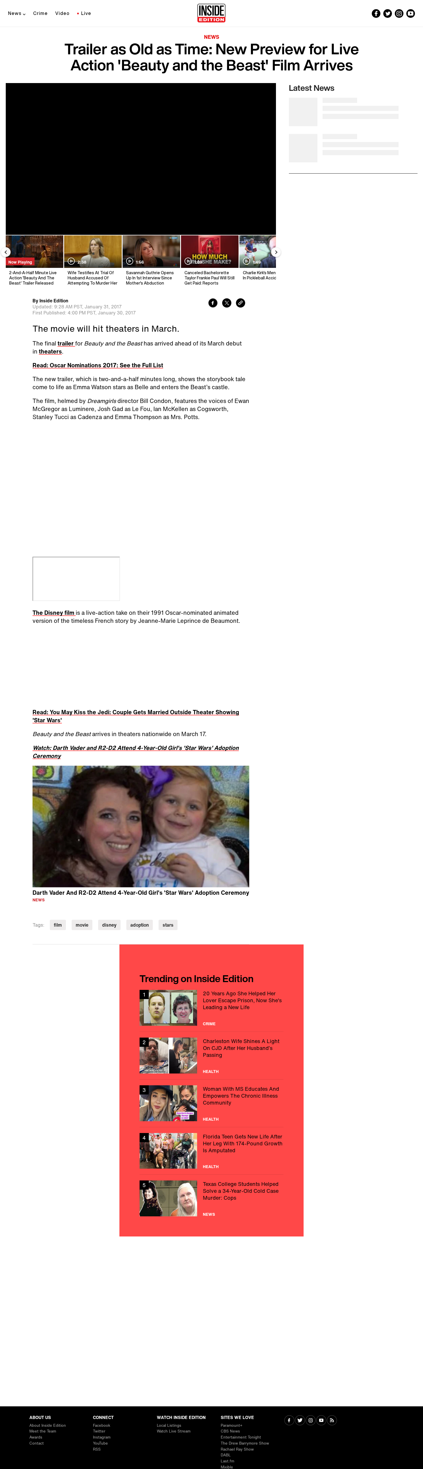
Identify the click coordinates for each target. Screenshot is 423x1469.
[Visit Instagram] (311, 1420)
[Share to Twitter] (227, 304)
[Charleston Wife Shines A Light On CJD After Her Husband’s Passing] (211, 1056)
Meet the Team (42, 1431)
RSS (97, 1449)
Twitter (99, 1431)
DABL (226, 1455)
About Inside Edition (47, 1425)
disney (109, 925)
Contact (36, 1443)
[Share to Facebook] (213, 304)
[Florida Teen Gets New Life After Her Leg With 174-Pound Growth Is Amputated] (211, 1151)
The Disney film (54, 612)
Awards (35, 1437)
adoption (139, 925)
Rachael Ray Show (237, 1449)
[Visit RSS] (332, 1420)
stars (168, 925)
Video (62, 13)
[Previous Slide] (6, 252)
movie (82, 925)
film (58, 925)
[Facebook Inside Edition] (376, 13)
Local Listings (169, 1425)
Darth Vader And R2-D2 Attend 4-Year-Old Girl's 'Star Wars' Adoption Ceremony (141, 892)
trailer (66, 343)
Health (211, 1071)
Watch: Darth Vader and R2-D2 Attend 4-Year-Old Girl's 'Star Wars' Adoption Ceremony (136, 752)
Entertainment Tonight (241, 1437)
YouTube (100, 1443)
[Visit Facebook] (289, 1420)
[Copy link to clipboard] (240, 304)
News (15, 13)
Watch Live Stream (173, 1431)
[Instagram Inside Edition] (399, 13)
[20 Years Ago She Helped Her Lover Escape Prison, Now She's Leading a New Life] (211, 1008)
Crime (40, 13)
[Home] (211, 13)
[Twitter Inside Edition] (387, 13)
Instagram (101, 1437)
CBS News (230, 1431)
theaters (50, 351)
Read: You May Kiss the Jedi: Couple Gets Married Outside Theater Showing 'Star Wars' (136, 716)
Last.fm (227, 1461)
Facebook (101, 1425)
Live (86, 13)
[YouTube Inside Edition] (410, 13)
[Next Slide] (276, 252)
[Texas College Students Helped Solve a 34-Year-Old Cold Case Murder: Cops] (211, 1198)
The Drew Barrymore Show (245, 1443)
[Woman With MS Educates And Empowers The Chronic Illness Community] (211, 1103)
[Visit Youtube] (321, 1420)
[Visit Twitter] (300, 1420)
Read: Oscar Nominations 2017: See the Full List (98, 365)
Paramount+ (231, 1425)
